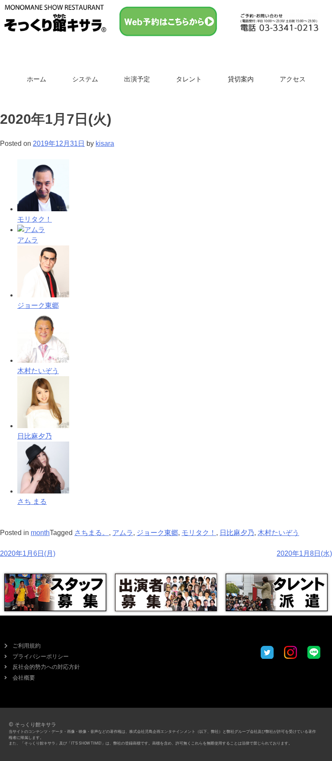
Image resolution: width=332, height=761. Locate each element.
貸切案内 (241, 79)
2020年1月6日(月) (27, 553)
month (40, 532)
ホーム (36, 79)
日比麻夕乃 (237, 532)
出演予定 (137, 79)
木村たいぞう (278, 532)
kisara (105, 143)
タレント (189, 79)
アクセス (293, 79)
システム (85, 79)
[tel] (279, 22)
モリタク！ (199, 532)
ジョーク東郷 (157, 532)
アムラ (122, 532)
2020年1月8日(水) (304, 553)
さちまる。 (91, 532)
